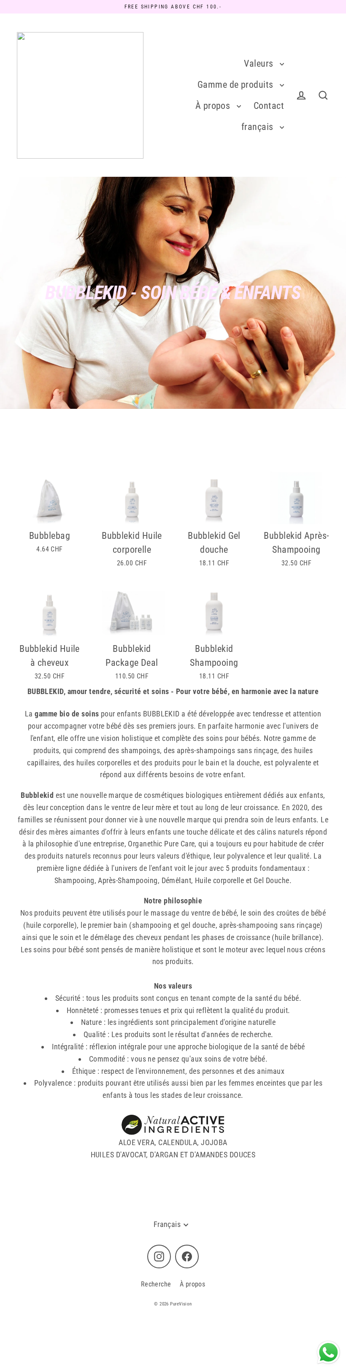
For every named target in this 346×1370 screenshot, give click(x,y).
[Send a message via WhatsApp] (328, 1352)
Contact (269, 105)
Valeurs (260, 63)
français (258, 127)
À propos (213, 105)
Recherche (156, 1284)
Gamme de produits (236, 84)
